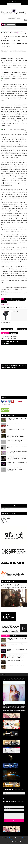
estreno (15, 32)
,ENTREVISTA (9, 51)
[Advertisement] (14, 488)
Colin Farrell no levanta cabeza (15, 429)
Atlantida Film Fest (5, 517)
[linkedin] (20, 1)
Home (2, 31)
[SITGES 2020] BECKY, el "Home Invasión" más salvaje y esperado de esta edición (16, 469)
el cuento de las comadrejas (17, 31)
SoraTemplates (10, 837)
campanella (7, 31)
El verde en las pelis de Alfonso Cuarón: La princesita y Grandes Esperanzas (15, 436)
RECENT (5, 635)
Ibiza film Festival (5, 522)
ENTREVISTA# (4, 300)
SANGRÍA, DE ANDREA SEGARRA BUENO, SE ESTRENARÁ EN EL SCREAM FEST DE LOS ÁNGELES (15, 656)
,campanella (12, 50)
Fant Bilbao (3, 516)
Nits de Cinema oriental (6, 518)
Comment (23, 635)
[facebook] (7, 1)
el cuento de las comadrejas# (18, 298)
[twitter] (10, 1)
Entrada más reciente (6, 329)
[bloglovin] (15, 1)
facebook (13, 333)
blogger (5, 333)
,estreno (19, 51)
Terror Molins (4, 521)
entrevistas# (11, 300)
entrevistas (10, 32)
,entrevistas (15, 51)
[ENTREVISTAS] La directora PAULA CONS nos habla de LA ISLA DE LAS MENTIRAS (16, 458)
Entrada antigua (22, 329)
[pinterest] (12, 1)
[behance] (18, 842)
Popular (14, 635)
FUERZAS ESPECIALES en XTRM (10, 584)
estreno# (17, 300)
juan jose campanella (21, 33)
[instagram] (18, 1)
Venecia (2, 520)
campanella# (8, 298)
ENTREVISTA (4, 32)
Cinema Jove (4, 519)
